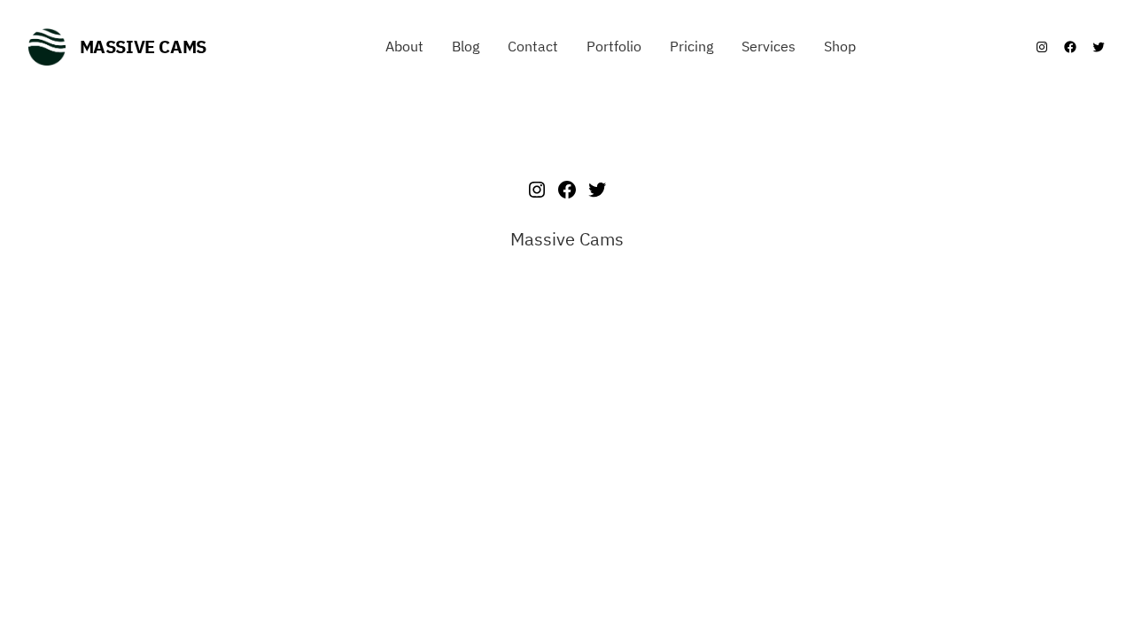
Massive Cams (143, 46)
